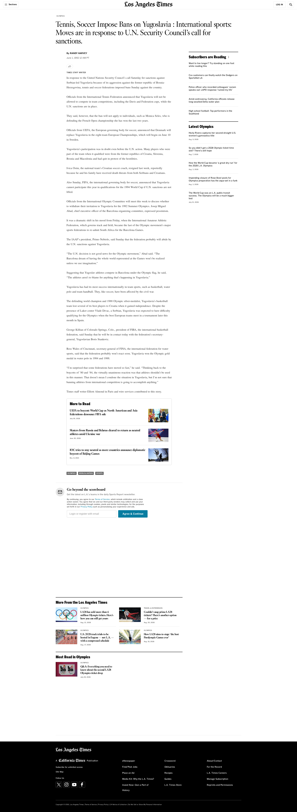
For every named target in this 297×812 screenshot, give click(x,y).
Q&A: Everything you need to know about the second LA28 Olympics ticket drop (96, 670)
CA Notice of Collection (118, 804)
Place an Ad (128, 773)
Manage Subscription (217, 779)
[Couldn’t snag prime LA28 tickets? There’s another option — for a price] (130, 614)
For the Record (214, 767)
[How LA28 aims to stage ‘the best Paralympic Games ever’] (130, 637)
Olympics (60, 16)
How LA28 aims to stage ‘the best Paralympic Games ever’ (161, 636)
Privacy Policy (87, 507)
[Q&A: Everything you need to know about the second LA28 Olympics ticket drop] (66, 669)
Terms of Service (102, 499)
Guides (167, 779)
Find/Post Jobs (129, 767)
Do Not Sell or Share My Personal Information (145, 804)
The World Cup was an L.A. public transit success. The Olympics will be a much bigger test (211, 196)
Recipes (168, 773)
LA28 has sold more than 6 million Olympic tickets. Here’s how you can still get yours (96, 615)
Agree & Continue (133, 514)
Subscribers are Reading (207, 57)
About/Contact (214, 761)
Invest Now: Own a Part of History (135, 787)
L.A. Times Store (173, 785)
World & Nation (86, 473)
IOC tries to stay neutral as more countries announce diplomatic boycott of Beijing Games (107, 452)
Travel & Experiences (153, 608)
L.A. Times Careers (217, 773)
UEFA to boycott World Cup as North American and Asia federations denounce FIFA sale (103, 413)
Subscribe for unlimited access (69, 767)
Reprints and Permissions (220, 785)
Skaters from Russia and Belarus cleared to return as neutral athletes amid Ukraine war (105, 432)
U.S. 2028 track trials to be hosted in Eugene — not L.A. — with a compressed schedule (97, 637)
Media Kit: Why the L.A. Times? (138, 779)
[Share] (70, 66)
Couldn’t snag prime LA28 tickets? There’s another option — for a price (160, 615)
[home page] (148, 4)
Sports (99, 473)
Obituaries (169, 767)
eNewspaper (128, 761)
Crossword (169, 761)
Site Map (59, 772)
